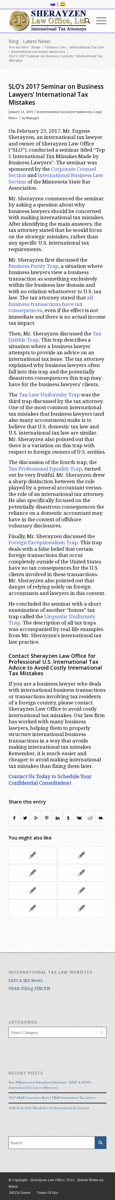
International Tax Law (87, 47)
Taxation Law (55, 47)
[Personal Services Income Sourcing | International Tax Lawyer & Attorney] (82, 908)
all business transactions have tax (51, 301)
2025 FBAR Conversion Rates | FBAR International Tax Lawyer (52, 1097)
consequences (25, 310)
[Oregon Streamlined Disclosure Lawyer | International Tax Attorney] (82, 855)
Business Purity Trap (33, 266)
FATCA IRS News (26, 980)
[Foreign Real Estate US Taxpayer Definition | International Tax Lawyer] (82, 890)
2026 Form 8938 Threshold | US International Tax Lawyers (49, 1108)
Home (35, 47)
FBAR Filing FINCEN (29, 988)
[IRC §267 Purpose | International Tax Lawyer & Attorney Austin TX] (82, 873)
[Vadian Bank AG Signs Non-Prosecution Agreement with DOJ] (33, 873)
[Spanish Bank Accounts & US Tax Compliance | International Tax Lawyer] (33, 890)
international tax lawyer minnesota (38, 52)
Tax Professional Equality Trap (45, 469)
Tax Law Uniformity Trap (49, 395)
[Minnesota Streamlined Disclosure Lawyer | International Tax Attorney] (33, 855)
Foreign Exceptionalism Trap (43, 542)
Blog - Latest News (29, 41)
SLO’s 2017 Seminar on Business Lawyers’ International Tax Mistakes (56, 94)
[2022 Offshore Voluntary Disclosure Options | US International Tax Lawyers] (33, 908)
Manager (32, 118)
